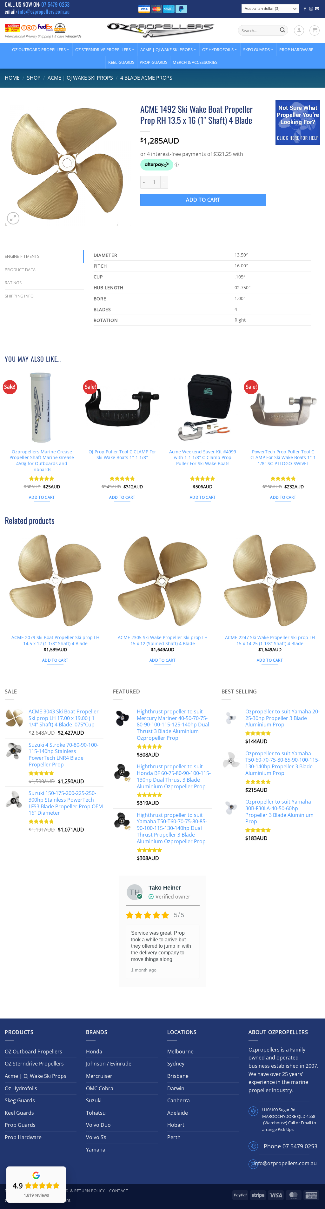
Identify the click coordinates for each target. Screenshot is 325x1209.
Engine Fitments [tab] (22, 256)
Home (12, 77)
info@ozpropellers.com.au (44, 11)
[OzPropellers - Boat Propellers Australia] (160, 30)
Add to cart (203, 199)
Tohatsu (96, 1112)
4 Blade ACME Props (146, 77)
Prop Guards (153, 62)
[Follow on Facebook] (305, 9)
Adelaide (177, 1112)
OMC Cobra (99, 1088)
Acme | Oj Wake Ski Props (166, 49)
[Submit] (282, 30)
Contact (118, 1190)
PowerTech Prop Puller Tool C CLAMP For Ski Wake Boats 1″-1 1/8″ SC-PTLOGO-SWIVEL (283, 457)
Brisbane (178, 1075)
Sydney (175, 1063)
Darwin (175, 1088)
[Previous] (5, 442)
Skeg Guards (256, 49)
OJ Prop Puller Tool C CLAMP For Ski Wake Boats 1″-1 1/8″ (122, 455)
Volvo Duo (98, 1124)
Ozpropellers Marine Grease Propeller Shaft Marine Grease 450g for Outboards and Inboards (42, 460)
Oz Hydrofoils (218, 49)
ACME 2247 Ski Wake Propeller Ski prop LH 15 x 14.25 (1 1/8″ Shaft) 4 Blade (270, 640)
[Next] (320, 442)
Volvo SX (96, 1137)
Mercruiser (99, 1075)
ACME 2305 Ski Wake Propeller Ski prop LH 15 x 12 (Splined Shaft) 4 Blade (163, 640)
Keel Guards (121, 62)
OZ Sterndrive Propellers (103, 49)
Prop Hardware (296, 49)
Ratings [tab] (13, 282)
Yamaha (95, 1149)
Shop (34, 77)
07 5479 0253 (55, 4)
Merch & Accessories (195, 62)
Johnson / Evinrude (108, 1063)
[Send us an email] (317, 9)
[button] (299, 30)
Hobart (175, 1124)
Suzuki (94, 1100)
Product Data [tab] (20, 269)
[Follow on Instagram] (311, 9)
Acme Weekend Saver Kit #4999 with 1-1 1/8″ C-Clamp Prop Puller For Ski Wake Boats (202, 457)
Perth (174, 1137)
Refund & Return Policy (79, 1190)
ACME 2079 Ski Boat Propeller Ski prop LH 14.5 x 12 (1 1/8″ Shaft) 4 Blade (55, 640)
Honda (94, 1051)
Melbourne (180, 1051)
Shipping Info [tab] (19, 296)
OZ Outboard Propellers (39, 49)
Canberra (178, 1100)
